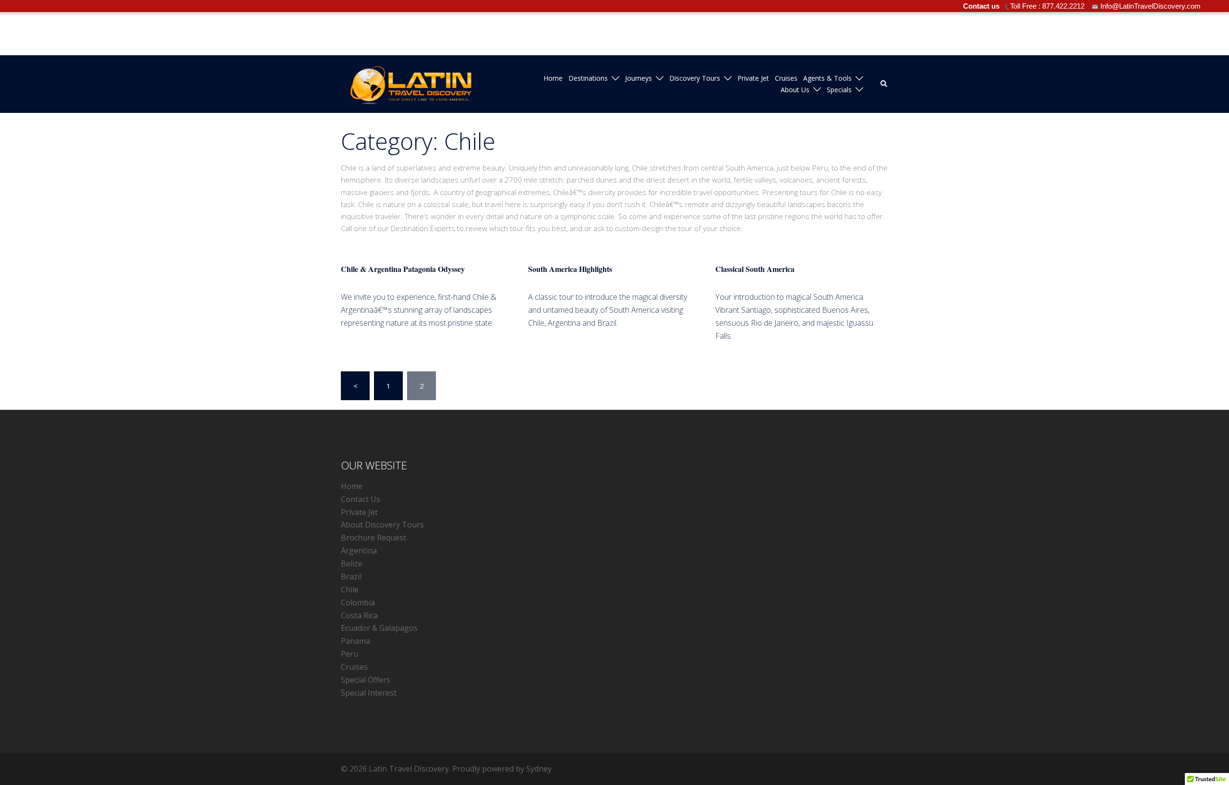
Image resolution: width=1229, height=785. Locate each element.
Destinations (588, 78)
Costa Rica (359, 615)
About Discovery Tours (382, 524)
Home (553, 78)
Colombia (358, 602)
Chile (350, 589)
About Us (795, 89)
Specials (839, 89)
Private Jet (753, 78)
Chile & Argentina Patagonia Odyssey (403, 268)
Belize (351, 563)
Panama (355, 641)
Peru (349, 654)
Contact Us (360, 499)
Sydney (539, 768)
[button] (884, 84)
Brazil (351, 576)
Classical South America (755, 268)
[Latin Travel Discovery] (411, 83)
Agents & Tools (827, 78)
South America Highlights (570, 268)
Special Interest (369, 692)
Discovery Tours (694, 78)
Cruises (786, 78)
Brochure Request (373, 537)
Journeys (638, 78)
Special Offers (365, 680)
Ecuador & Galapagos (379, 628)
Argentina (359, 550)
